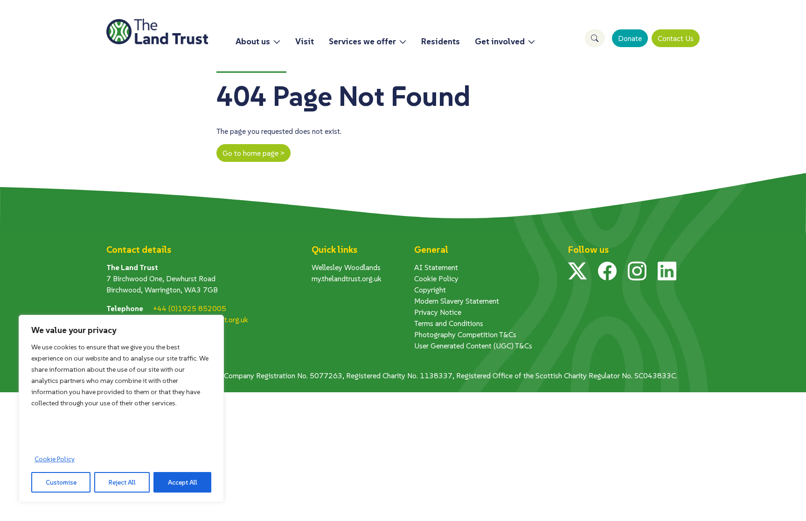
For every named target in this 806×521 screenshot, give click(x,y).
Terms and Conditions (448, 323)
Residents (440, 41)
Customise (61, 482)
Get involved (500, 41)
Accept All (182, 482)
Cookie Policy (55, 459)
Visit (304, 41)
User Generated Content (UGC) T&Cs (473, 345)
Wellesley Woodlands (346, 267)
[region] (121, 408)
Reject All (122, 482)
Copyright (430, 289)
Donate (630, 38)
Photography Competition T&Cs (465, 334)
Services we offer (362, 41)
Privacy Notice (437, 312)
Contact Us (676, 38)
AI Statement (436, 267)
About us (253, 41)
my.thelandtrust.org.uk (347, 278)
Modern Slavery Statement (456, 301)
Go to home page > (253, 153)
